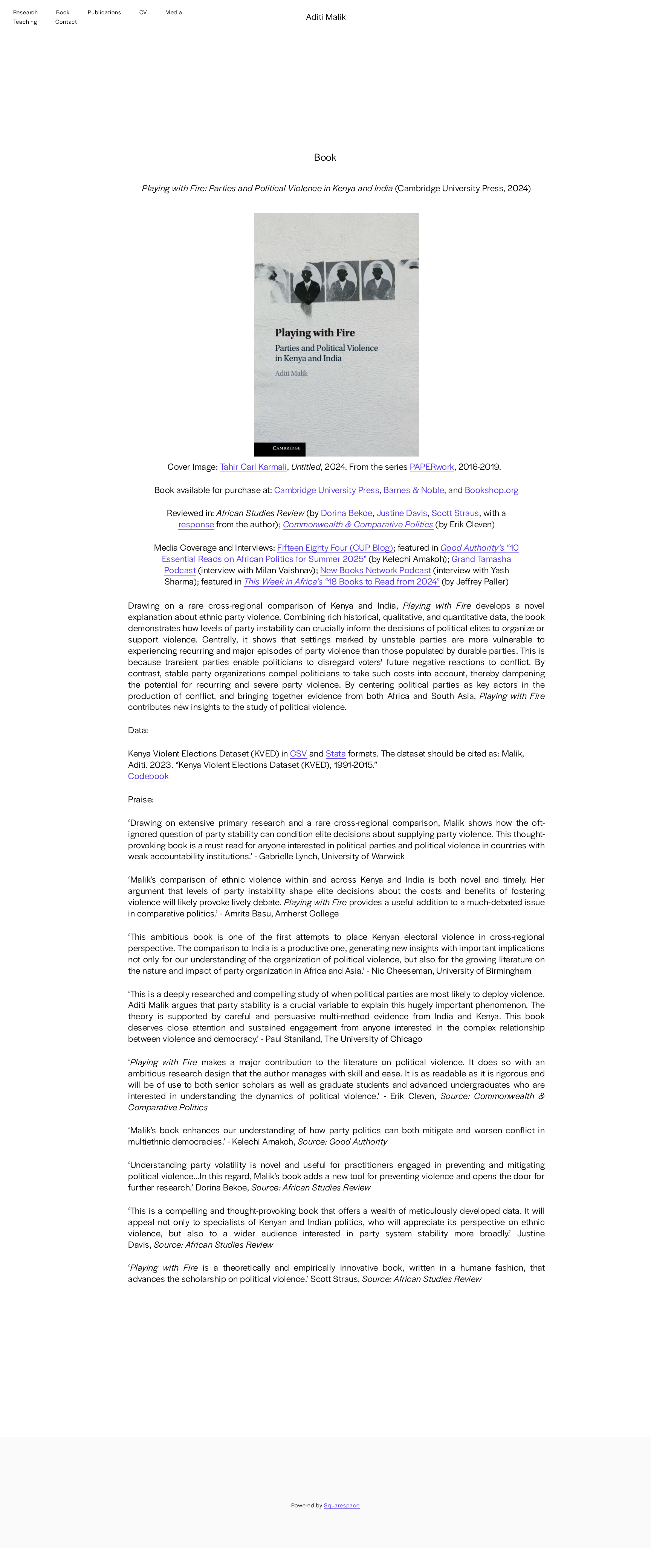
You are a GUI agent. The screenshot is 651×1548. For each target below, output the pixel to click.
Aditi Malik (326, 16)
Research (25, 12)
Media (173, 12)
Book (62, 12)
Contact (66, 21)
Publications (104, 12)
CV (143, 12)
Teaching (25, 21)
